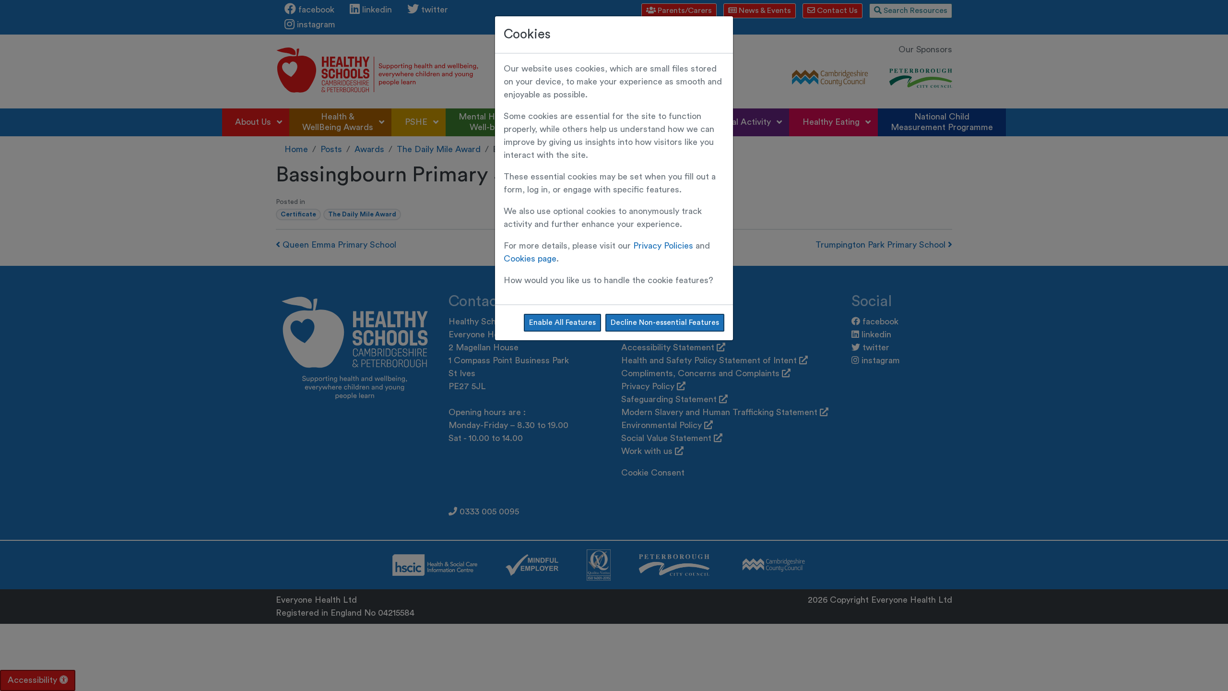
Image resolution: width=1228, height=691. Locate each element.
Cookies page (530, 258)
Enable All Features (562, 322)
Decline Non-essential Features (665, 322)
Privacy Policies (663, 245)
